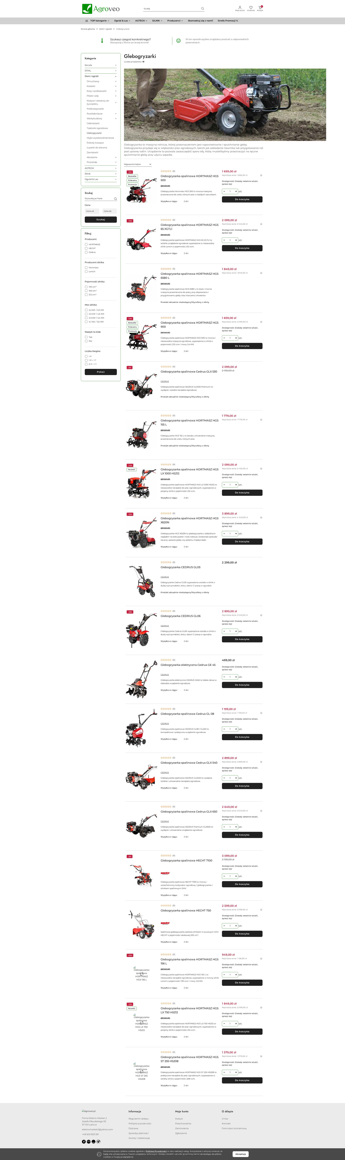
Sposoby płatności (139, 1133)
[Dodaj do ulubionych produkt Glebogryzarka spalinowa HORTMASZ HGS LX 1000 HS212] (154, 466)
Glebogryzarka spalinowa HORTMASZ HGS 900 (189, 324)
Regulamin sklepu (139, 1118)
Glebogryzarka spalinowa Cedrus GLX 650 (189, 811)
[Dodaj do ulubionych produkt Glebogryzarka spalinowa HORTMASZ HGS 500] (154, 172)
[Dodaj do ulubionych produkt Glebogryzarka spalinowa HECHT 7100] (154, 857)
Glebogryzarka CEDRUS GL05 (180, 567)
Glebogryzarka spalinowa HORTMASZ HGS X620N (189, 520)
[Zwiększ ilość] (236, 191)
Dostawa (133, 1128)
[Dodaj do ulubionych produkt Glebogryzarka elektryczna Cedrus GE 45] (154, 661)
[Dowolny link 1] (89, 1142)
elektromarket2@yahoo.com (97, 1129)
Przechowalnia (183, 1123)
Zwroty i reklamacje (139, 1138)
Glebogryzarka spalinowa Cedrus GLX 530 (189, 371)
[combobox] (138, 164)
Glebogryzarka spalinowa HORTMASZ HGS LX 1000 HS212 (189, 471)
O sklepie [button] (227, 1111)
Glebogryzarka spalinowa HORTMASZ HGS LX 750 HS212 (189, 1010)
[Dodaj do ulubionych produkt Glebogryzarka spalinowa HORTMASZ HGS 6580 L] (154, 270)
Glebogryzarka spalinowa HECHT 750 (186, 910)
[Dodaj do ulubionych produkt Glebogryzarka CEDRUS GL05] (154, 564)
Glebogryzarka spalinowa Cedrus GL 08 (187, 713)
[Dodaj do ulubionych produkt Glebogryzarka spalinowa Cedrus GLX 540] (154, 759)
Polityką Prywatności (156, 1151)
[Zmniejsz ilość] (224, 191)
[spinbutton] (230, 191)
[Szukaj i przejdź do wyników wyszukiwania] (202, 9)
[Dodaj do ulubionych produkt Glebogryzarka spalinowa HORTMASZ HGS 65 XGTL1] (154, 221)
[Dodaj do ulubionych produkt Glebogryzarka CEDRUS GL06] (154, 612)
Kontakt (226, 1123)
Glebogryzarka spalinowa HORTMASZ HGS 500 (189, 178)
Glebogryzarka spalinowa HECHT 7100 (186, 860)
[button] (175, 21)
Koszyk (179, 1118)
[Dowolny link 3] (98, 1142)
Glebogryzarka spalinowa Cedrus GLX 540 (189, 762)
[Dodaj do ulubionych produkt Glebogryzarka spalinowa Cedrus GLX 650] (154, 808)
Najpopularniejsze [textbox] (132, 164)
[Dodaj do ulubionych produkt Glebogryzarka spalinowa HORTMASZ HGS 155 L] (154, 417)
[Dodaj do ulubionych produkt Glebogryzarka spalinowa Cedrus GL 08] (154, 710)
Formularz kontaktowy (234, 1128)
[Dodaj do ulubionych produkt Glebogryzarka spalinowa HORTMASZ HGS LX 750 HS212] (154, 1005)
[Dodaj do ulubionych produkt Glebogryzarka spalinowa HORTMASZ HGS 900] (154, 319)
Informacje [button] (135, 1111)
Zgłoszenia (181, 1133)
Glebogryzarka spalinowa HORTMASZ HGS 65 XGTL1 (189, 227)
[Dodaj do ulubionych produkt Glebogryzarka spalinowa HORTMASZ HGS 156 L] (154, 956)
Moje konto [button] (181, 1111)
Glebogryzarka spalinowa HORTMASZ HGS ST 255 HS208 (189, 1059)
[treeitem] (101, 65)
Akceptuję (240, 1154)
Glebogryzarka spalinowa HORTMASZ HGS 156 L (189, 961)
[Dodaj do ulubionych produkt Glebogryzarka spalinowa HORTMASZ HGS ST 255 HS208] (154, 1053)
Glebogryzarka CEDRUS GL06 (181, 616)
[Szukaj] (115, 199)
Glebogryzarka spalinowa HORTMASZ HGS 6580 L (189, 275)
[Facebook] (84, 1142)
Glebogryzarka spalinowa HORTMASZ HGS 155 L (189, 422)
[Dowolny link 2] (93, 1142)
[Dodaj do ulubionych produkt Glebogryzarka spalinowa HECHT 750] (154, 907)
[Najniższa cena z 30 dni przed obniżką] (261, 175)
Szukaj (100, 219)
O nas (225, 1118)
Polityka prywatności (140, 1123)
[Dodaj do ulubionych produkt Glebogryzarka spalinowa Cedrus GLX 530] (154, 368)
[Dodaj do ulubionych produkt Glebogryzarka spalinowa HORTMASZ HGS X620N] (154, 515)
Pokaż (101, 372)
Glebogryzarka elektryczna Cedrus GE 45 (188, 664)
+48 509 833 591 (90, 1134)
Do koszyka (242, 199)
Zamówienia (182, 1128)
